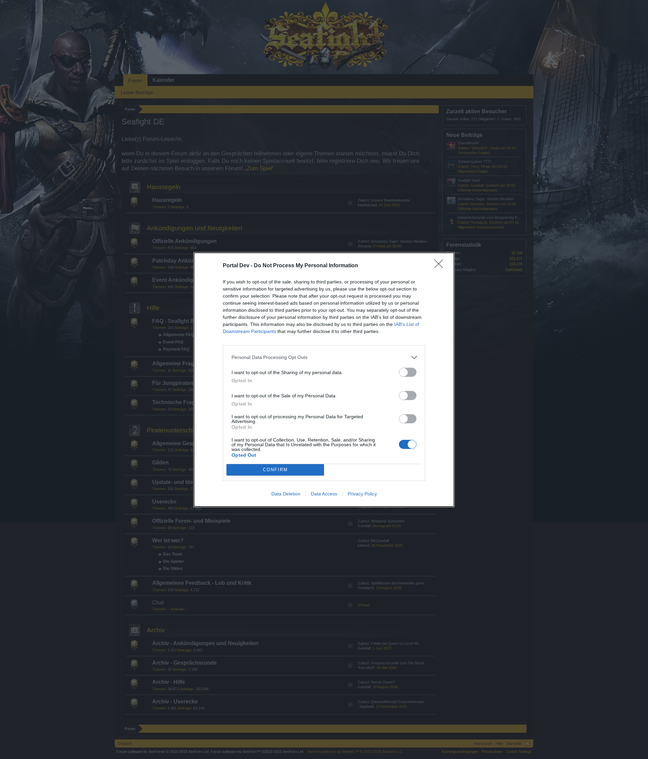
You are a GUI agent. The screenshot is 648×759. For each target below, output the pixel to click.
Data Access (324, 493)
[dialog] (324, 380)
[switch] (407, 372)
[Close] (440, 266)
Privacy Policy (362, 493)
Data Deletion (285, 493)
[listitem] (324, 357)
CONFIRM (275, 469)
